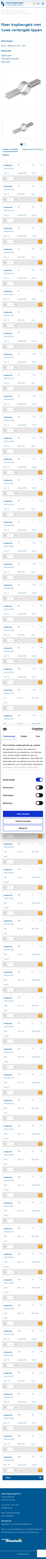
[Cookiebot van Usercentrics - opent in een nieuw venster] (32, 729)
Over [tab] (38, 736)
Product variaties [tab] (10, 149)
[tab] (21, 144)
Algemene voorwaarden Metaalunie (16, 1524)
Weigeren (23, 828)
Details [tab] (24, 736)
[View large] (23, 89)
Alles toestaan (23, 814)
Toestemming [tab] (9, 736)
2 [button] (25, 144)
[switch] (39, 787)
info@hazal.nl (7, 1508)
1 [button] (21, 144)
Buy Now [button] (40, 178)
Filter (8, 1477)
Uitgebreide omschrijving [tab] (32, 149)
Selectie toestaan (23, 821)
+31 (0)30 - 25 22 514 (10, 1505)
